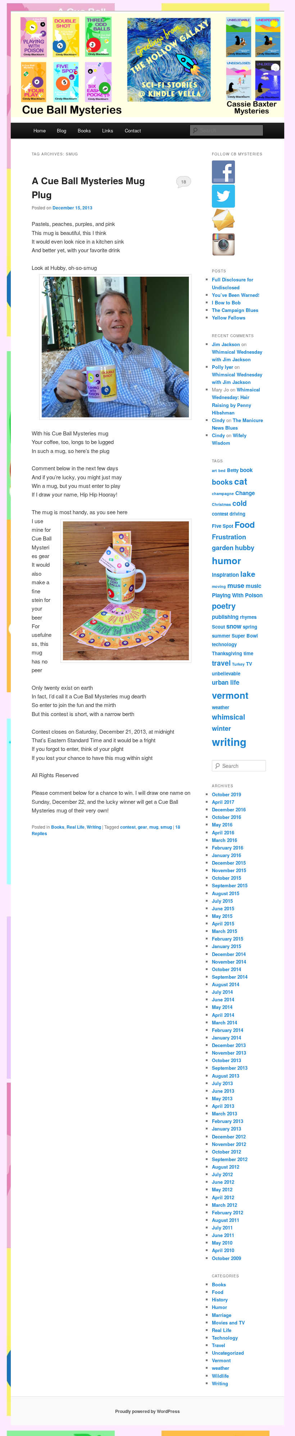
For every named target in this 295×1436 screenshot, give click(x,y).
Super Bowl (245, 635)
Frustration (229, 537)
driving (237, 513)
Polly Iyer (222, 366)
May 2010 (222, 1242)
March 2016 (224, 840)
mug (153, 827)
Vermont (221, 1360)
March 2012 (224, 1204)
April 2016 (223, 832)
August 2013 (225, 1075)
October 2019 (226, 794)
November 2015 (229, 870)
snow (233, 626)
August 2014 (225, 984)
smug (166, 827)
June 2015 (223, 908)
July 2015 (222, 900)
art (214, 470)
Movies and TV (228, 1322)
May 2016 (222, 824)
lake (247, 573)
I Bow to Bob (226, 302)
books (222, 482)
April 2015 (223, 923)
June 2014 (223, 999)
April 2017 (223, 801)
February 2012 (227, 1212)
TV (249, 663)
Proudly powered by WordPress (147, 1411)
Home (39, 130)
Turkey (238, 664)
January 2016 (226, 855)
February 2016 (227, 847)
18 (183, 181)
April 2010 (223, 1250)
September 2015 (230, 885)
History (220, 1299)
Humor (219, 1307)
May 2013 (222, 1098)
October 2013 (226, 1060)
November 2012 (229, 1144)
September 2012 (230, 1159)
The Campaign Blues (235, 310)
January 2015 (226, 946)
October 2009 (226, 1258)
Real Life (76, 827)
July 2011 (222, 1227)
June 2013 (223, 1090)
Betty (233, 470)
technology (224, 644)
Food (245, 524)
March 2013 (224, 1113)
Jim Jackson (226, 344)
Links (107, 130)
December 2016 (229, 809)
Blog (61, 130)
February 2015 (227, 938)
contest (128, 827)
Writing (94, 827)
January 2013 (226, 1128)
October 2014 (226, 969)
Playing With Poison (237, 595)
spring (250, 626)
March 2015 (224, 931)
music (253, 586)
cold (239, 503)
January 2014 (226, 1037)
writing (229, 741)
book (246, 470)
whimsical (228, 717)
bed (222, 470)
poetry (224, 605)
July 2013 (222, 1083)
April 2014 (223, 1014)
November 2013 (229, 1052)
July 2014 (222, 991)
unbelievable (226, 673)
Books (84, 130)
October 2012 (226, 1151)
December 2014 (229, 954)
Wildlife (220, 1375)
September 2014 (230, 976)
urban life (225, 682)
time (248, 653)
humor (226, 560)
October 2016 (226, 817)
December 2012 (229, 1136)
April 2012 (223, 1197)
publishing (225, 617)
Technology (225, 1337)
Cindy (218, 420)
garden (222, 547)
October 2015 (226, 877)
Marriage (221, 1315)
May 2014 (222, 1007)
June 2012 (223, 1181)
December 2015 (229, 862)
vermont (230, 695)
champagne (223, 493)
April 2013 (223, 1105)
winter (221, 728)
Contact (133, 130)
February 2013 (227, 1121)
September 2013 (230, 1067)
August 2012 (225, 1166)
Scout (218, 626)
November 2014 (229, 961)
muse (235, 585)
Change (245, 493)
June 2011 (223, 1235)
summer (221, 635)
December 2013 (229, 1045)
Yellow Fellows (228, 317)
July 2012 (222, 1174)
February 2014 (227, 1030)
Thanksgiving (227, 653)
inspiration (225, 575)
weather (220, 707)
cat (240, 481)
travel (221, 663)
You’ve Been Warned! (235, 294)
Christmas (221, 504)
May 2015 (222, 915)
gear (142, 827)
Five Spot (222, 525)
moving (219, 586)
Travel (218, 1345)
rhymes (248, 616)
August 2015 (225, 893)
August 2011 (225, 1220)
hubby (244, 547)
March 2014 (224, 1022)
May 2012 (222, 1189)
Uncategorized (228, 1352)
